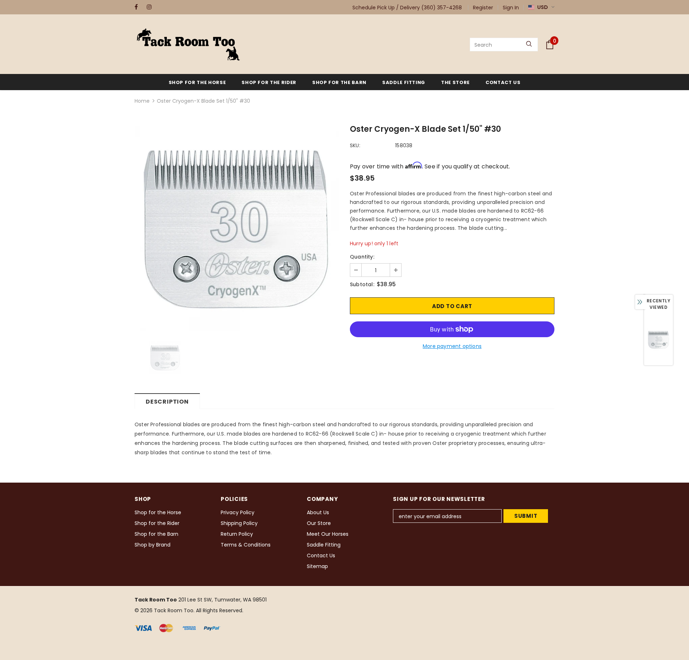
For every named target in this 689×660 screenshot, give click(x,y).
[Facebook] (139, 7)
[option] (237, 228)
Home (142, 100)
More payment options (452, 346)
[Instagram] (151, 7)
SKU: (355, 145)
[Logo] (188, 44)
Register (483, 7)
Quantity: (362, 256)
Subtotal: (362, 284)
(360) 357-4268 (441, 7)
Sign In (511, 7)
